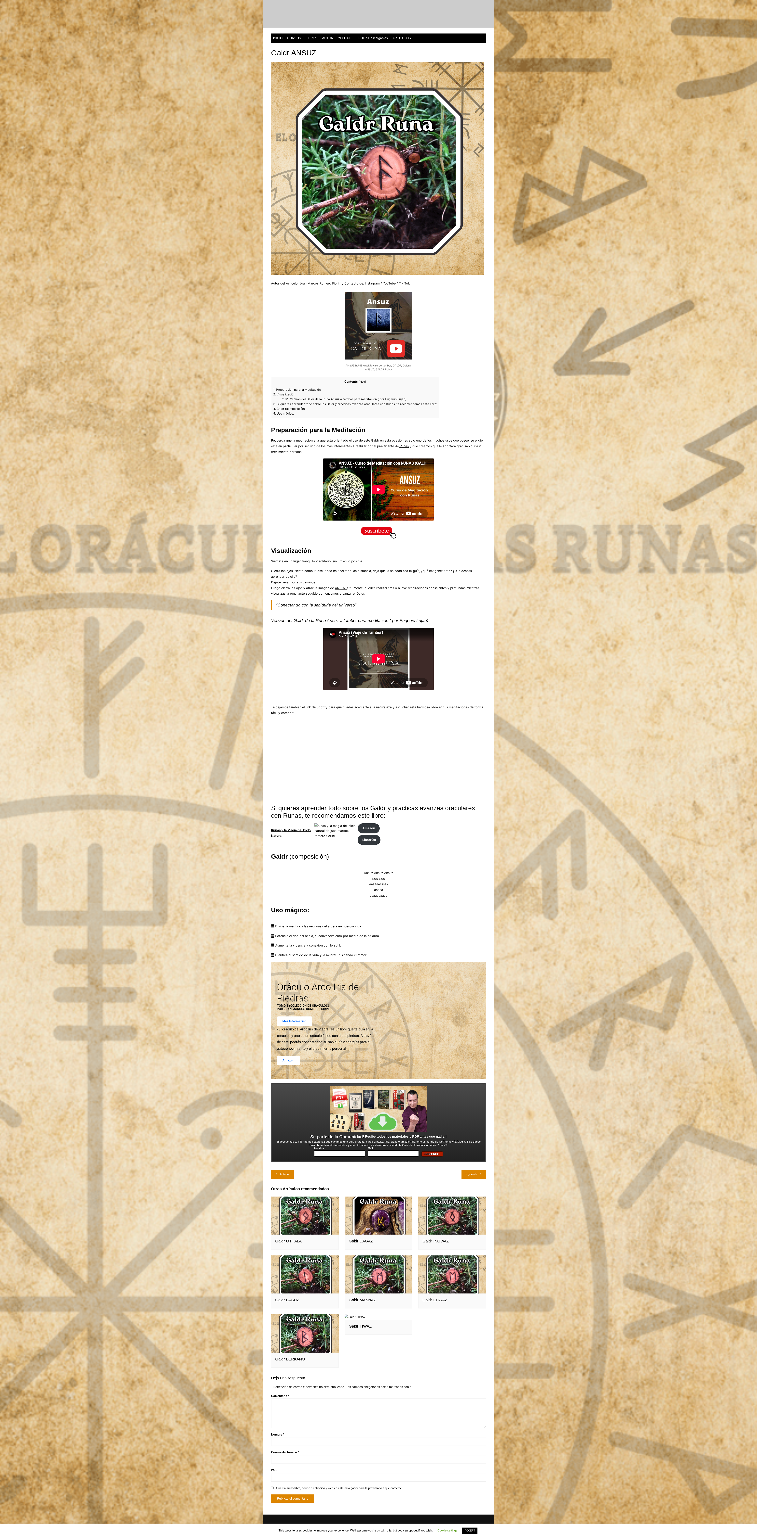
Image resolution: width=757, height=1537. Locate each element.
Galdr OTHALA (288, 1241)
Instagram (372, 283)
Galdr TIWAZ (360, 1326)
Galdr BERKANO (290, 1359)
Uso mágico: (283, 413)
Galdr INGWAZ (435, 1241)
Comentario (280, 1396)
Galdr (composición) (289, 409)
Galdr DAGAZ (361, 1241)
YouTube (389, 283)
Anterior (285, 1174)
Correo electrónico (285, 1452)
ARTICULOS (401, 38)
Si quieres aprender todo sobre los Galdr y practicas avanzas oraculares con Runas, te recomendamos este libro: (355, 404)
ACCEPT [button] (470, 1530)
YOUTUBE (346, 38)
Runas (404, 446)
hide (362, 381)
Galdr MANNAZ (362, 1300)
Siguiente (471, 1174)
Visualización (284, 394)
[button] (277, 1020)
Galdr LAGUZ (287, 1300)
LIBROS (311, 38)
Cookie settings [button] (447, 1530)
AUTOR (327, 38)
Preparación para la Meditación (297, 389)
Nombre (319, 1148)
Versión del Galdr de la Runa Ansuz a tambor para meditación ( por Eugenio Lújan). (344, 399)
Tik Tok (404, 283)
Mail (370, 1148)
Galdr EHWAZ (434, 1300)
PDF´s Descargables (373, 38)
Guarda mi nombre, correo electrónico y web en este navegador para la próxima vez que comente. (339, 1488)
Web (274, 1470)
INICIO (277, 38)
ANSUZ (341, 588)
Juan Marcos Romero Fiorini (320, 283)
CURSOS (294, 38)
